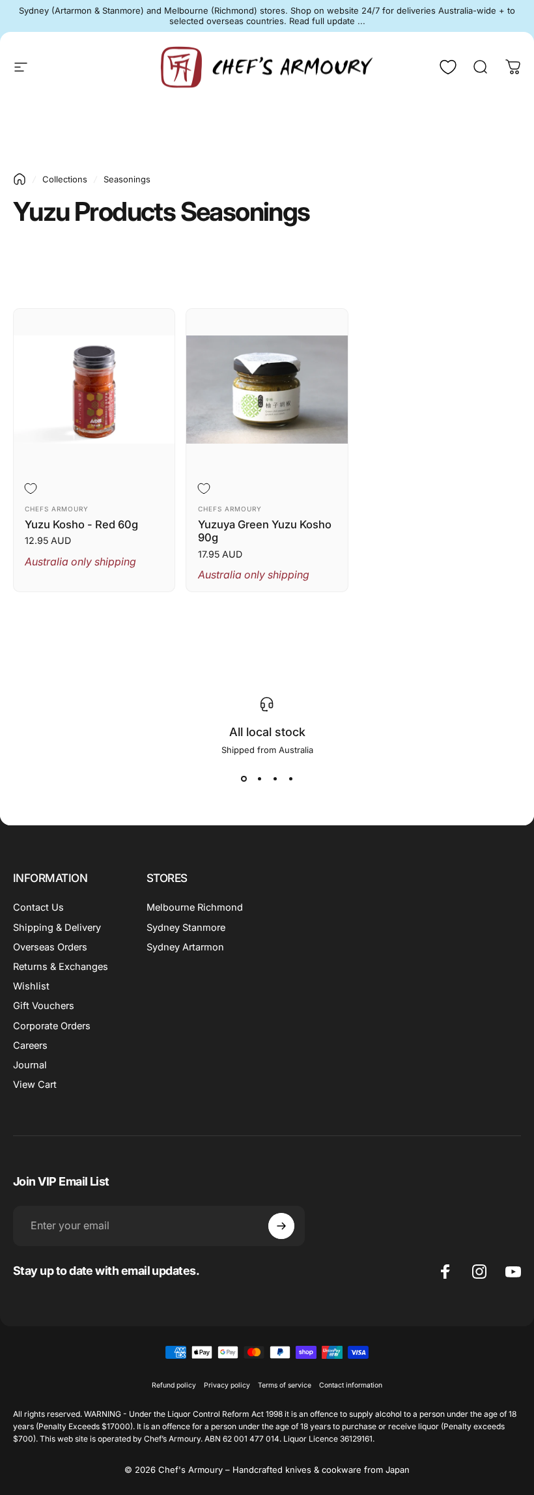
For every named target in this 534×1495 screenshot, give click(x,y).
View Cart (35, 1084)
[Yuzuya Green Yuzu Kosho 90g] (266, 389)
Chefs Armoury (57, 509)
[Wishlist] (448, 67)
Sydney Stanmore (186, 927)
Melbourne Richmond (195, 907)
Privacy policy (227, 1385)
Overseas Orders (50, 947)
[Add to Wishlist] (33, 489)
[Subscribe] (281, 1226)
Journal (30, 1065)
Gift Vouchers (43, 1006)
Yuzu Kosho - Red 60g (81, 524)
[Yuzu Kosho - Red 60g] (94, 389)
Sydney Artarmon (185, 947)
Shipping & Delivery (57, 927)
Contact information (350, 1385)
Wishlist (31, 986)
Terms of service (284, 1385)
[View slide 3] (275, 778)
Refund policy (174, 1385)
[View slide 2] (259, 778)
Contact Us (38, 907)
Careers (30, 1045)
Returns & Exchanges (60, 967)
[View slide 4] (290, 778)
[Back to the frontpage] (19, 179)
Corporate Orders (52, 1026)
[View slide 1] (243, 778)
